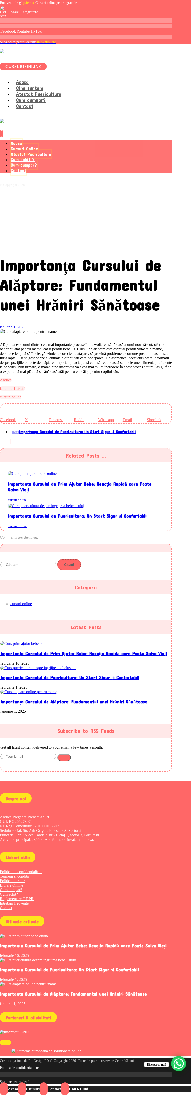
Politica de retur (12, 881)
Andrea (6, 380)
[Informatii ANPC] (15, 1032)
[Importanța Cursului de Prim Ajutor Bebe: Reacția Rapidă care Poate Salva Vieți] (24, 643)
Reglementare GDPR (17, 899)
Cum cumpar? (11, 890)
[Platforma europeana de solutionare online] (46, 1051)
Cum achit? (9, 894)
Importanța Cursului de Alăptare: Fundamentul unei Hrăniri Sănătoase (73, 701)
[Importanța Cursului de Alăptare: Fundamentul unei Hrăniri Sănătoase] (28, 692)
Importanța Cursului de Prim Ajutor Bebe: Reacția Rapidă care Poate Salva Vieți (83, 653)
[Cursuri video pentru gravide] (37, 51)
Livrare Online (11, 885)
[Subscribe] (64, 757)
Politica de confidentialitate (21, 872)
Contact (6, 908)
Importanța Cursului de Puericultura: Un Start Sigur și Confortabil (69, 677)
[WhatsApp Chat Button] (178, 1063)
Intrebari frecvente (14, 903)
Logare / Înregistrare (23, 12)
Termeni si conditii (14, 876)
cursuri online (10, 397)
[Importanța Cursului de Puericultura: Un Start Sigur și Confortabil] (38, 668)
